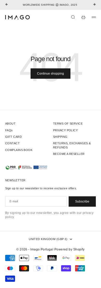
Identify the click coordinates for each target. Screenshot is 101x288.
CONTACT (12, 143)
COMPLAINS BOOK (18, 150)
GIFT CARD (13, 136)
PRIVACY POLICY (65, 130)
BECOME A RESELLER (68, 153)
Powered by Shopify (69, 249)
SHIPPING (60, 136)
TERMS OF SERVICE (68, 123)
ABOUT (10, 123)
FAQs (9, 130)
